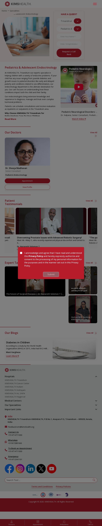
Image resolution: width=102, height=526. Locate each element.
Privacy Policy (36, 256)
